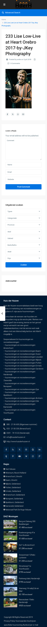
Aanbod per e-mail (30, 625)
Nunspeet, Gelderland (14, 499)
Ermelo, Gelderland (13, 491)
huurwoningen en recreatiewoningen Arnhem (24, 398)
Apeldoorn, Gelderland (14, 502)
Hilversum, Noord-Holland (15, 473)
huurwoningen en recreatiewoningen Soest (23, 354)
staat (9, 252)
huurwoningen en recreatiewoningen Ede (22, 401)
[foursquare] (39, 456)
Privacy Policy (9, 621)
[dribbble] (26, 449)
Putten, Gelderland (13, 487)
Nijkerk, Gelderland (12, 484)
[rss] (13, 449)
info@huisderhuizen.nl (16, 437)
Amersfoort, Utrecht (13, 476)
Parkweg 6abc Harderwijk (29, 578)
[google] (33, 449)
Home (4, 19)
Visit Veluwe (10, 469)
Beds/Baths (12, 245)
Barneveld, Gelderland (14, 506)
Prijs (9, 258)
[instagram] (33, 456)
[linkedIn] (39, 449)
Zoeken (23, 265)
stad (9, 232)
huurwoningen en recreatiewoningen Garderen (24, 369)
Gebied (10, 238)
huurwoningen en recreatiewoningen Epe (22, 389)
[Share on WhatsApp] (18, 114)
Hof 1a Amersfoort (27, 545)
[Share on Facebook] (7, 114)
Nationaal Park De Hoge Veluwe (18, 510)
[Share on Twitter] (13, 114)
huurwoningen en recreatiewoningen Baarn (23, 351)
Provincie (11, 225)
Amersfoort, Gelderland (15, 495)
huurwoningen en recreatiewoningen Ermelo (23, 366)
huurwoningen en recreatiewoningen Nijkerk (23, 360)
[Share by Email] (23, 114)
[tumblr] (6, 456)
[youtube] (19, 456)
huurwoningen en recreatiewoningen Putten (23, 363)
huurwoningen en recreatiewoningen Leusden (24, 357)
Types (10, 211)
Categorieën (12, 218)
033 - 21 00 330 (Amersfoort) (19, 429)
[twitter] (19, 449)
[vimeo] (26, 456)
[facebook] (6, 449)
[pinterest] (13, 456)
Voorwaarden (21, 621)
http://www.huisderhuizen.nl (18, 441)
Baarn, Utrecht (11, 480)
